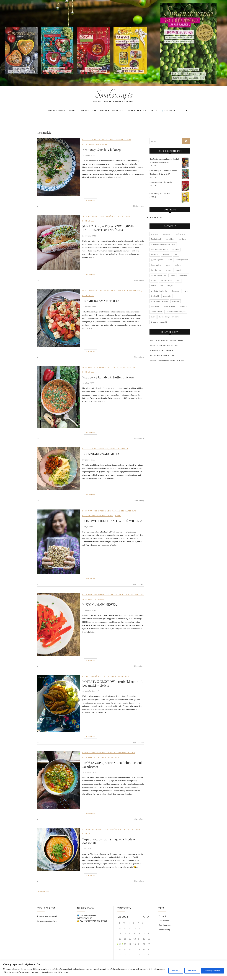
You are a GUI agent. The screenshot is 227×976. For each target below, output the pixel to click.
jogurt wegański (157, 260)
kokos (168, 265)
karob (170, 260)
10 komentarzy (138, 666)
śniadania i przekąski (159, 322)
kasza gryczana (182, 260)
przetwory (127, 594)
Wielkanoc (184, 306)
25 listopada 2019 (89, 610)
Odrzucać (192, 970)
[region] (113, 968)
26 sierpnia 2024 (88, 155)
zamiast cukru (156, 311)
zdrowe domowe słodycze (175, 311)
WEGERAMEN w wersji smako (162, 355)
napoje (178, 270)
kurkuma (178, 265)
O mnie (73, 111)
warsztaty (167, 296)
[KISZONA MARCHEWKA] (58, 624)
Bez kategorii (100, 511)
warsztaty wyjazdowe (159, 301)
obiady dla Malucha (158, 275)
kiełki (118, 515)
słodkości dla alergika (159, 291)
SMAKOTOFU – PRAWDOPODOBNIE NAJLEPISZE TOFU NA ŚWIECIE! (108, 228)
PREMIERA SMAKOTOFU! (100, 301)
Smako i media (136, 111)
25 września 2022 (89, 236)
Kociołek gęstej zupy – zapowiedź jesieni (166, 340)
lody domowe (156, 270)
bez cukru (123, 291)
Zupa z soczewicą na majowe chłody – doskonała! (108, 841)
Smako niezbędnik (110, 111)
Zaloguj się (163, 916)
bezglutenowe (89, 140)
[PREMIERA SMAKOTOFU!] (58, 318)
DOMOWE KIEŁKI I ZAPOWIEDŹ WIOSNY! (112, 521)
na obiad (86, 752)
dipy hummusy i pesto (159, 249)
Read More (90, 200)
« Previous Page (43, 891)
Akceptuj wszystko (212, 970)
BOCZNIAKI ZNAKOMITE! (100, 454)
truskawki (155, 296)
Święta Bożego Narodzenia (169, 317)
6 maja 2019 (87, 849)
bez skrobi (182, 239)
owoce (172, 275)
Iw (37, 206)
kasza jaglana (156, 265)
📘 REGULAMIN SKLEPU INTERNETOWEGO (86, 916)
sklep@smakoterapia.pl (48, 916)
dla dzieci (175, 249)
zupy (128, 140)
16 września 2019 (89, 772)
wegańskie (103, 140)
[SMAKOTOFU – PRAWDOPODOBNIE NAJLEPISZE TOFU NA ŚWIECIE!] (58, 242)
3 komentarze (139, 281)
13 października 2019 (90, 691)
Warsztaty (87, 111)
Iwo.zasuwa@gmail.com (48, 921)
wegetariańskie (117, 140)
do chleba (154, 255)
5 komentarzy (139, 438)
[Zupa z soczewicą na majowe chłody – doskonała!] (58, 849)
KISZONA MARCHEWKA (99, 604)
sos (162, 286)
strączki (86, 515)
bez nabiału (102, 144)
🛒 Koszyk (167, 111)
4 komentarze (139, 881)
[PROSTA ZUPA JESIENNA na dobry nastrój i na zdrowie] (58, 780)
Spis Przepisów (56, 111)
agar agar (154, 234)
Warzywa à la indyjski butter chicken (108, 377)
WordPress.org (164, 930)
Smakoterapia (113, 94)
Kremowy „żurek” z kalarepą (102, 149)
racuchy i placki (166, 280)
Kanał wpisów (164, 921)
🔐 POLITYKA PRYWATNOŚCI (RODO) (92, 921)
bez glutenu (88, 144)
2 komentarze (139, 357)
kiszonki (99, 599)
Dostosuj (176, 970)
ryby (178, 280)
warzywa (96, 515)
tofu (84, 216)
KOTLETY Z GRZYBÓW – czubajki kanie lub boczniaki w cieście (112, 683)
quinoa (153, 280)
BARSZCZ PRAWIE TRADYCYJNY (164, 345)
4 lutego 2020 (87, 527)
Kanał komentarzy (165, 925)
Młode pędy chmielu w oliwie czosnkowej (167, 360)
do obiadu (103, 449)
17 (120, 944)
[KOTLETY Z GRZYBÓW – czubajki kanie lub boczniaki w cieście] (58, 703)
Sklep (154, 111)
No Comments (138, 206)
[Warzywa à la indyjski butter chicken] (58, 397)
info (175, 255)
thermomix (176, 291)
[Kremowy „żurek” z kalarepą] (58, 167)
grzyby (113, 449)
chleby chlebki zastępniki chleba (163, 244)
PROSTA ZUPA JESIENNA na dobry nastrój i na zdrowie (112, 764)
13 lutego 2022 (88, 383)
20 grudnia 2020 (88, 460)
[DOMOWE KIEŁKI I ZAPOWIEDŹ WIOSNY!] (58, 541)
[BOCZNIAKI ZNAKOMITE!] (58, 468)
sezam (153, 286)
